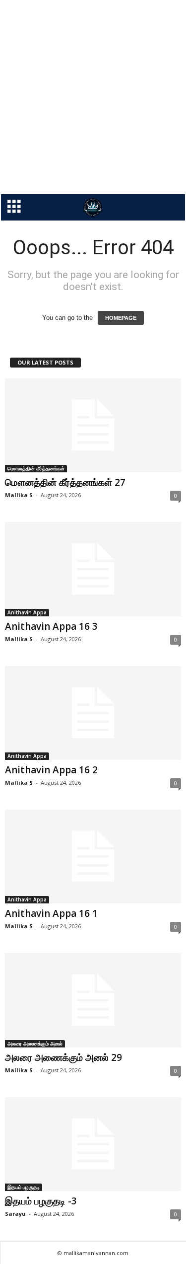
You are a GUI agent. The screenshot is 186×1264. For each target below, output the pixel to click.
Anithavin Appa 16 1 (51, 913)
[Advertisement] (93, 97)
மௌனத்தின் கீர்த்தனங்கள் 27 (65, 482)
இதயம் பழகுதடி (23, 1187)
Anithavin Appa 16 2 (51, 769)
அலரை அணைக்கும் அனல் (34, 1043)
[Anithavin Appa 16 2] (93, 713)
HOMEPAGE (120, 318)
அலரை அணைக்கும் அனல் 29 (63, 1057)
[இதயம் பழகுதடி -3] (93, 1144)
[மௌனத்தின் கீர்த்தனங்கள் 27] (93, 425)
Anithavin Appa (27, 612)
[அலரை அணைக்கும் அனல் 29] (93, 1000)
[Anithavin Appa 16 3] (93, 569)
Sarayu (15, 1213)
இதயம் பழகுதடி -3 (41, 1200)
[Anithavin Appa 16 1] (93, 856)
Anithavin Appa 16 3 (51, 626)
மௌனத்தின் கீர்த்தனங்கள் (35, 468)
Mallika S (19, 495)
